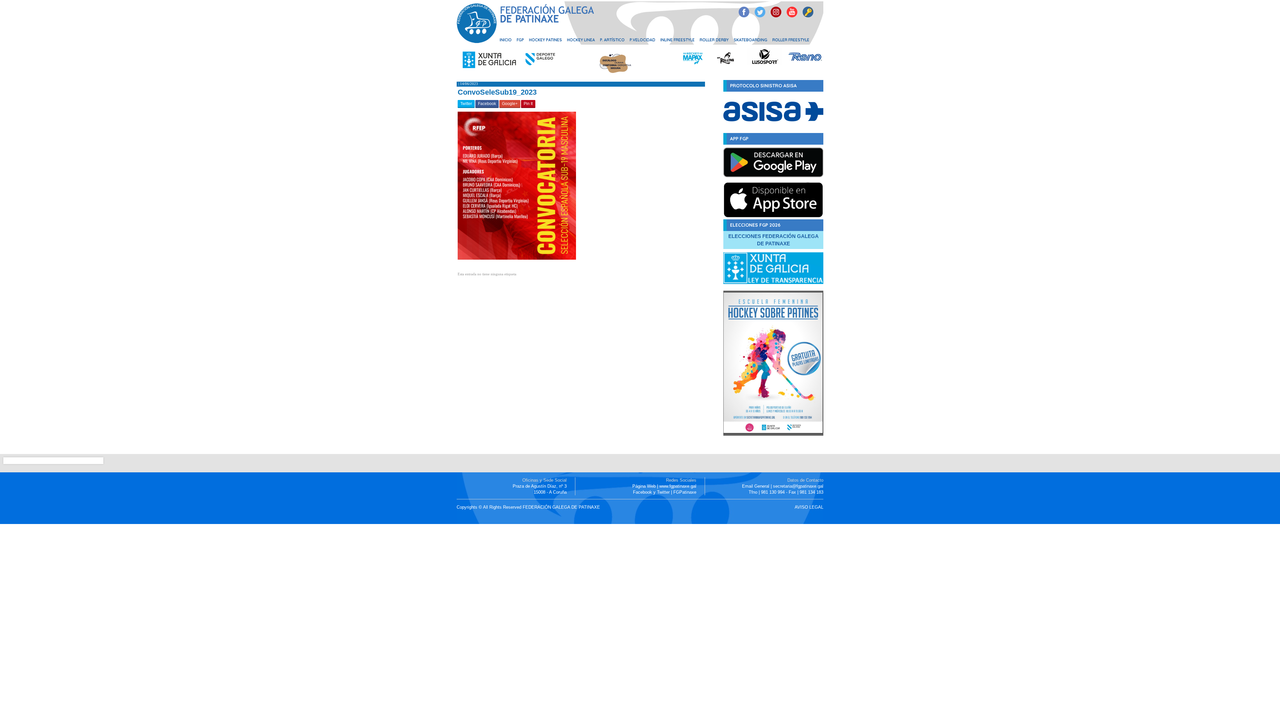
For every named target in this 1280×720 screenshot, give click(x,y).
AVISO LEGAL (809, 507)
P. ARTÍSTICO (612, 39)
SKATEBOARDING (750, 39)
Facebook (487, 103)
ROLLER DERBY (714, 39)
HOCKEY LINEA (581, 39)
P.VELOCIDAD (642, 39)
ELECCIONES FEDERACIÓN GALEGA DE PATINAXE (773, 239)
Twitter (466, 103)
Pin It (528, 103)
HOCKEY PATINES (545, 39)
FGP (520, 39)
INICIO (506, 39)
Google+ (510, 103)
